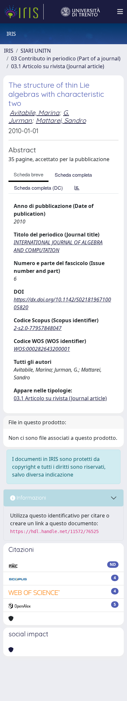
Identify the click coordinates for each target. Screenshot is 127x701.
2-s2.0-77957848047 (38, 328)
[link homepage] (24, 11)
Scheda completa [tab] (73, 174)
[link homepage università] (80, 11)
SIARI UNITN (36, 50)
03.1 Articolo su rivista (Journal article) (57, 66)
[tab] (77, 187)
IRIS (8, 50)
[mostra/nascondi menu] (120, 11)
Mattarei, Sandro (61, 120)
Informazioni (30, 497)
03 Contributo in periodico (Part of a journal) (65, 58)
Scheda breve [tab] (28, 174)
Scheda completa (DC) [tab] (38, 187)
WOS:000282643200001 (42, 348)
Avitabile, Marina (34, 112)
